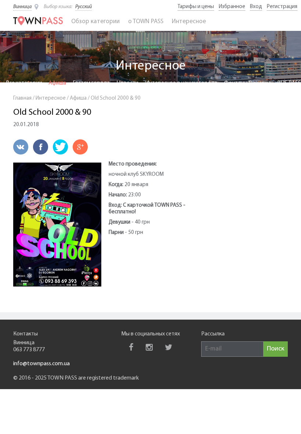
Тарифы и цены (196, 7)
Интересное (189, 21)
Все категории (24, 83)
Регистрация (282, 7)
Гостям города (91, 83)
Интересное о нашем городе (181, 83)
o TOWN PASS (145, 21)
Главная (22, 98)
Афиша (57, 83)
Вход (256, 7)
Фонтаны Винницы (247, 83)
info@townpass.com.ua (41, 364)
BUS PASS (289, 83)
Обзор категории (95, 21)
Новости (127, 83)
